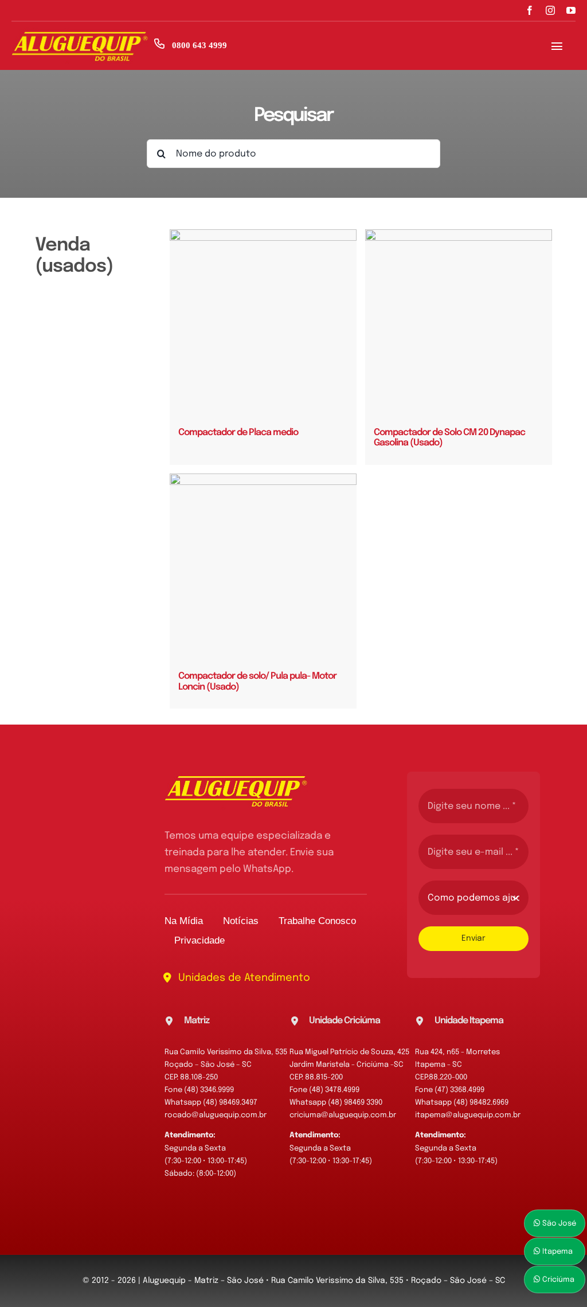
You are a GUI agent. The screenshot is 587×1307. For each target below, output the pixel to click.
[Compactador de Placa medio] (263, 322)
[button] (227, 1021)
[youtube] (571, 10)
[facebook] (529, 10)
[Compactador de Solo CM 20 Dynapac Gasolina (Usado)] (458, 322)
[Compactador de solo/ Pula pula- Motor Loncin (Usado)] (263, 567)
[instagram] (550, 10)
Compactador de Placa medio (238, 432)
